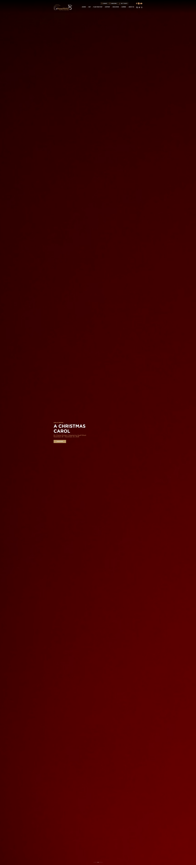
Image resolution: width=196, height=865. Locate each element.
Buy (90, 7)
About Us (131, 7)
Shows (84, 7)
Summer (124, 7)
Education (116, 7)
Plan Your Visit (97, 7)
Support (107, 7)
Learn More (60, 441)
